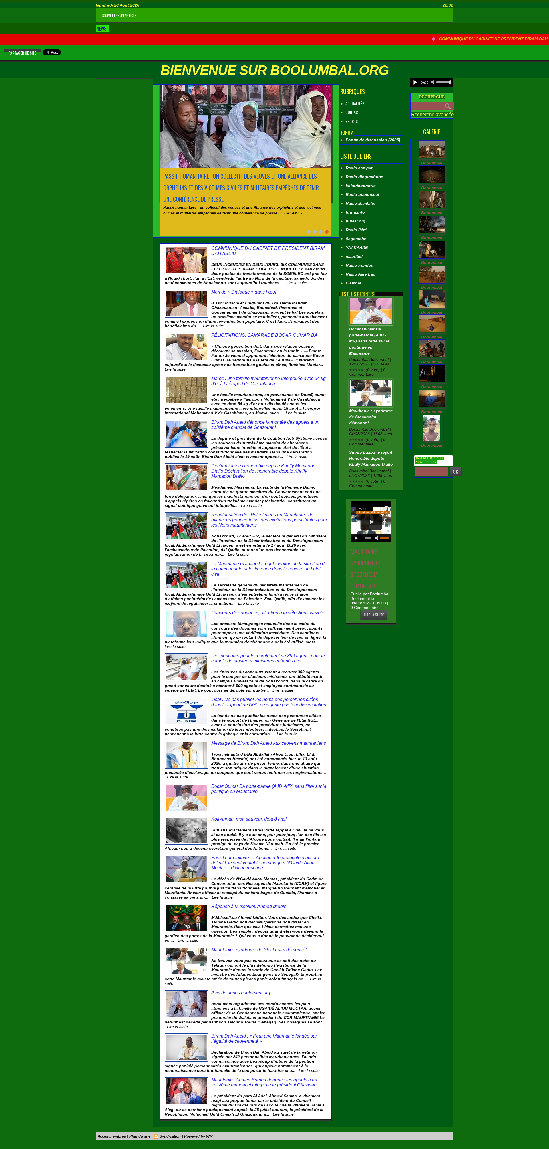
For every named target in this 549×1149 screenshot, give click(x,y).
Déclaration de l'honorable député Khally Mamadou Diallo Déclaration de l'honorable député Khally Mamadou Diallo (263, 471)
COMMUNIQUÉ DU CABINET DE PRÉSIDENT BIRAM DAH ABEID (487, 39)
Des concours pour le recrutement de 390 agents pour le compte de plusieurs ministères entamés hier (268, 658)
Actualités (354, 103)
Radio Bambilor (361, 203)
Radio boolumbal (362, 194)
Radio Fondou (360, 265)
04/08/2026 (220, 912)
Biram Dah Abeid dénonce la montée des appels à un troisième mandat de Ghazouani (265, 425)
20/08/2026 (220, 389)
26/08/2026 (220, 259)
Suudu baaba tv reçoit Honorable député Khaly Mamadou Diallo (371, 458)
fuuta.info (355, 212)
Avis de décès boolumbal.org (240, 992)
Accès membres (112, 1136)
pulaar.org (355, 221)
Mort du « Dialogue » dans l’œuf (243, 292)
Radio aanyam (359, 168)
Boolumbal (431, 163)
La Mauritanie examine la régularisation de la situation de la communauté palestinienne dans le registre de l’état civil (269, 568)
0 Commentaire (365, 607)
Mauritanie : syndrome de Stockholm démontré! (259, 949)
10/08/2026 (220, 873)
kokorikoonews (361, 185)
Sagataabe (356, 238)
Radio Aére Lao (360, 274)
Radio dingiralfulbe (364, 176)
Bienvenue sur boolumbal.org (274, 70)
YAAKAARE (357, 247)
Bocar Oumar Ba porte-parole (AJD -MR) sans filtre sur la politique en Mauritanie (369, 341)
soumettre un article (119, 15)
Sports (351, 121)
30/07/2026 (220, 1046)
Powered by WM (198, 1136)
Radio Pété (356, 230)
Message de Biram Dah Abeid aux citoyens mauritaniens (268, 743)
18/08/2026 (220, 824)
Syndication (170, 1136)
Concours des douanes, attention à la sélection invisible (267, 612)
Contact (352, 112)
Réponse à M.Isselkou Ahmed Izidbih (249, 906)
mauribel (354, 256)
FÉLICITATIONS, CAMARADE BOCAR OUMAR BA (264, 335)
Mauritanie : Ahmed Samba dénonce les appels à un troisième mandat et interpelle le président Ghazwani (264, 1082)
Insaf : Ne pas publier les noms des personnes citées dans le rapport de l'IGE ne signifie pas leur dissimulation (268, 702)
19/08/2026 (220, 797)
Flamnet (353, 283)
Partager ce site (22, 53)
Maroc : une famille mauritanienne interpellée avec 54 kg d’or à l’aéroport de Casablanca (268, 381)
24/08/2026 (220, 340)
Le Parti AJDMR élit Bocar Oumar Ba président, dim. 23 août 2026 (240, 176)
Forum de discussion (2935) (373, 140)
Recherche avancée (432, 114)
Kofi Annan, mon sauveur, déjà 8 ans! (249, 819)
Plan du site (139, 1136)
